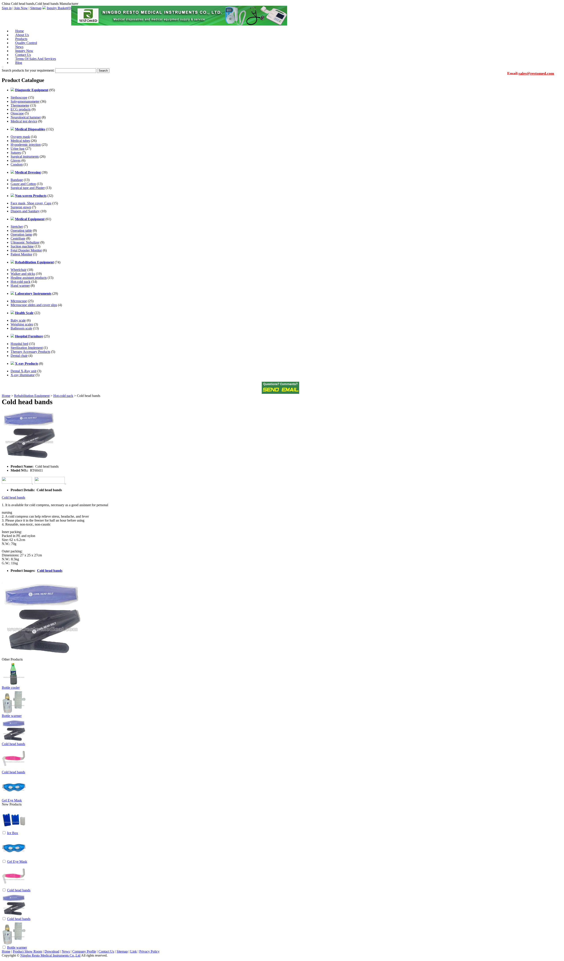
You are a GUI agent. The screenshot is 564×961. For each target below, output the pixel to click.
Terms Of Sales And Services (35, 59)
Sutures (16, 152)
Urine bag (17, 148)
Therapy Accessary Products (30, 352)
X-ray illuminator (23, 375)
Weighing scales (22, 324)
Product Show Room (27, 951)
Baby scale (18, 320)
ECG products (21, 109)
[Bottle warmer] (14, 944)
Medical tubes (20, 141)
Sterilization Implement (27, 348)
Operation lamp (21, 234)
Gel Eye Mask (12, 800)
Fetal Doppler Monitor (26, 250)
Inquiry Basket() (59, 8)
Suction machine (22, 246)
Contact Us (106, 951)
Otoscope (17, 113)
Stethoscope (19, 97)
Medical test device (24, 121)
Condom (17, 164)
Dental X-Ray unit (23, 371)
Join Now (21, 8)
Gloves (15, 160)
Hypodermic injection (26, 144)
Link (133, 951)
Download (52, 951)
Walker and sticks (23, 274)
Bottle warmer (12, 716)
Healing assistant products (29, 278)
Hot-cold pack (20, 281)
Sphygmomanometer (25, 101)
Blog (18, 63)
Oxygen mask (20, 137)
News (66, 951)
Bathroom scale (21, 328)
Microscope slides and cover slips (34, 305)
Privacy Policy (149, 951)
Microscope (19, 301)
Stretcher (17, 226)
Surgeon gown (21, 207)
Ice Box (12, 833)
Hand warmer (20, 285)
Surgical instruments (25, 156)
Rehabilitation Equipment (32, 396)
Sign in (7, 8)
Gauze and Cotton (23, 184)
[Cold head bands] (14, 887)
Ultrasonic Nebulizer (25, 242)
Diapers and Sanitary (25, 211)
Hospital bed (19, 344)
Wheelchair (18, 270)
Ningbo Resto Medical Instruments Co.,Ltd (50, 955)
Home (6, 396)
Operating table (21, 230)
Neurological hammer (26, 117)
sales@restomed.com (536, 73)
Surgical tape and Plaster (28, 188)
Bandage (17, 180)
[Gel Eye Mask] (14, 858)
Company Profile (84, 951)
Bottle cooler (11, 687)
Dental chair (19, 355)
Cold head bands (13, 497)
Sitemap (35, 8)
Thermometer (20, 105)
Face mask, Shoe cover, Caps (31, 203)
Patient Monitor (21, 254)
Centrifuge (18, 238)
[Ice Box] (14, 829)
